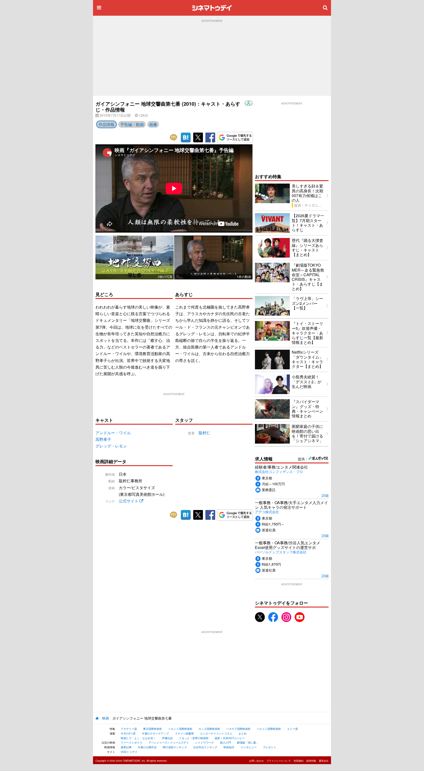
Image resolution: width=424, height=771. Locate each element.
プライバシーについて (278, 760)
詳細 (325, 495)
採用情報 (311, 760)
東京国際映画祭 (152, 729)
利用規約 (299, 760)
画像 (153, 124)
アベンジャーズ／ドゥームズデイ (168, 742)
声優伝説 (167, 738)
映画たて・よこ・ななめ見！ (138, 738)
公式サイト (129, 501)
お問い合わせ (256, 760)
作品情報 (106, 124)
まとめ (242, 733)
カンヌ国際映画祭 (209, 729)
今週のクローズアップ (155, 733)
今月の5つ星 (128, 733)
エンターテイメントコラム (216, 733)
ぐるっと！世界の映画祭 (194, 738)
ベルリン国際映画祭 (269, 729)
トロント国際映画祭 (180, 729)
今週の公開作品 (147, 747)
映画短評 (229, 747)
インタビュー (248, 747)
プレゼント (269, 747)
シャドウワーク (204, 742)
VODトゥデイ (129, 752)
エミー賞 (292, 729)
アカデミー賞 (129, 729)
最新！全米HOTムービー (230, 738)
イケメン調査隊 (184, 733)
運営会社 (324, 760)
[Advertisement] (212, 59)
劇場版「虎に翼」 (248, 742)
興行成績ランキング (175, 747)
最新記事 (126, 747)
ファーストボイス (131, 742)
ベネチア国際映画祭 (238, 729)
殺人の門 (225, 742)
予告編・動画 (132, 124)
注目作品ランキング (205, 747)
